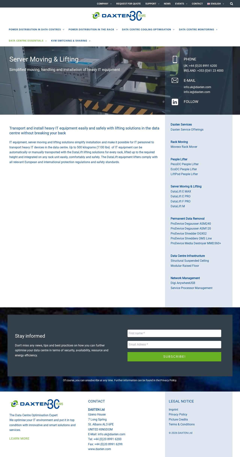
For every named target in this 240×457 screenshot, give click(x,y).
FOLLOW (191, 101)
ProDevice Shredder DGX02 (189, 233)
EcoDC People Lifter (184, 169)
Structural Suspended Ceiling (190, 260)
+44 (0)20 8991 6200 (203, 66)
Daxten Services (181, 124)
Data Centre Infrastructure (188, 256)
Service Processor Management (191, 288)
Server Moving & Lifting (186, 186)
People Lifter (179, 159)
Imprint (173, 409)
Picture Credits (178, 419)
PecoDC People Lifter (185, 164)
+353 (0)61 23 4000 (210, 70)
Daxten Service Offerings (187, 129)
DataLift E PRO (180, 196)
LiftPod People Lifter (184, 174)
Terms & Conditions (182, 424)
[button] (110, 3)
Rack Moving (179, 142)
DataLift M (178, 206)
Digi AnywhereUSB (183, 283)
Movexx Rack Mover (184, 147)
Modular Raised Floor (185, 266)
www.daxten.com (99, 449)
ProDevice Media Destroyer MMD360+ (196, 243)
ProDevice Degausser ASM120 (191, 228)
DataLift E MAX (181, 191)
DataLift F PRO (180, 201)
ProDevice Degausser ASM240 (191, 223)
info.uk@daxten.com (197, 87)
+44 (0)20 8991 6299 (108, 444)
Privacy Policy (168, 380)
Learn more (19, 438)
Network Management (185, 278)
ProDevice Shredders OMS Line (191, 238)
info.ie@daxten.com (197, 92)
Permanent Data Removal (188, 218)
